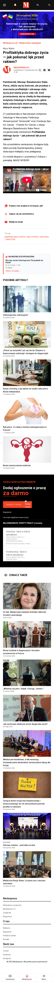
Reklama (6, 928)
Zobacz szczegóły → (13, 271)
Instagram (7, 958)
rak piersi (44, 237)
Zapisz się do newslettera (21, 214)
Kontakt (6, 939)
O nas (6, 921)
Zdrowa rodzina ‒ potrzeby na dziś (19, 845)
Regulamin (7, 512)
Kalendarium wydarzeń (12, 905)
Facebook (7, 955)
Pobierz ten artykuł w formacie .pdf (26, 206)
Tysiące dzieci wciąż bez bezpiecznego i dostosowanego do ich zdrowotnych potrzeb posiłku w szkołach (24, 804)
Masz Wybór (32, 237)
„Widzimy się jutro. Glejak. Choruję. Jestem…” (23, 688)
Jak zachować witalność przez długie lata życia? (25, 724)
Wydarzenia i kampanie (30, 43)
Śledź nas (8, 944)
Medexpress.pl (10, 43)
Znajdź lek (7, 913)
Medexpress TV (9, 909)
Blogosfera (7, 916)
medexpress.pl (22, 67)
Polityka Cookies (9, 936)
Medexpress (10, 898)
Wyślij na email (16, 222)
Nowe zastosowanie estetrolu (17, 465)
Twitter (6, 951)
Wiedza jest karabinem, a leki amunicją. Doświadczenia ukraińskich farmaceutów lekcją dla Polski (26, 762)
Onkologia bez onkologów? (15, 315)
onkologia (10, 239)
